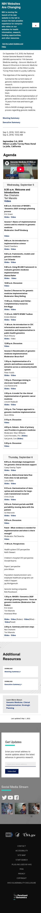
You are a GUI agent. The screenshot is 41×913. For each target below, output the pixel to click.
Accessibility (22, 850)
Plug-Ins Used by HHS (22, 864)
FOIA (22, 869)
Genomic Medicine (14, 702)
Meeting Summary (11, 118)
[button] (28, 836)
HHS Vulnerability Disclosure (21, 883)
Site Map (22, 855)
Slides (6, 217)
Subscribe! (12, 771)
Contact (21, 846)
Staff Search (22, 860)
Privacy (21, 873)
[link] (4, 798)
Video (7, 201)
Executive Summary (11, 122)
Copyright (22, 878)
